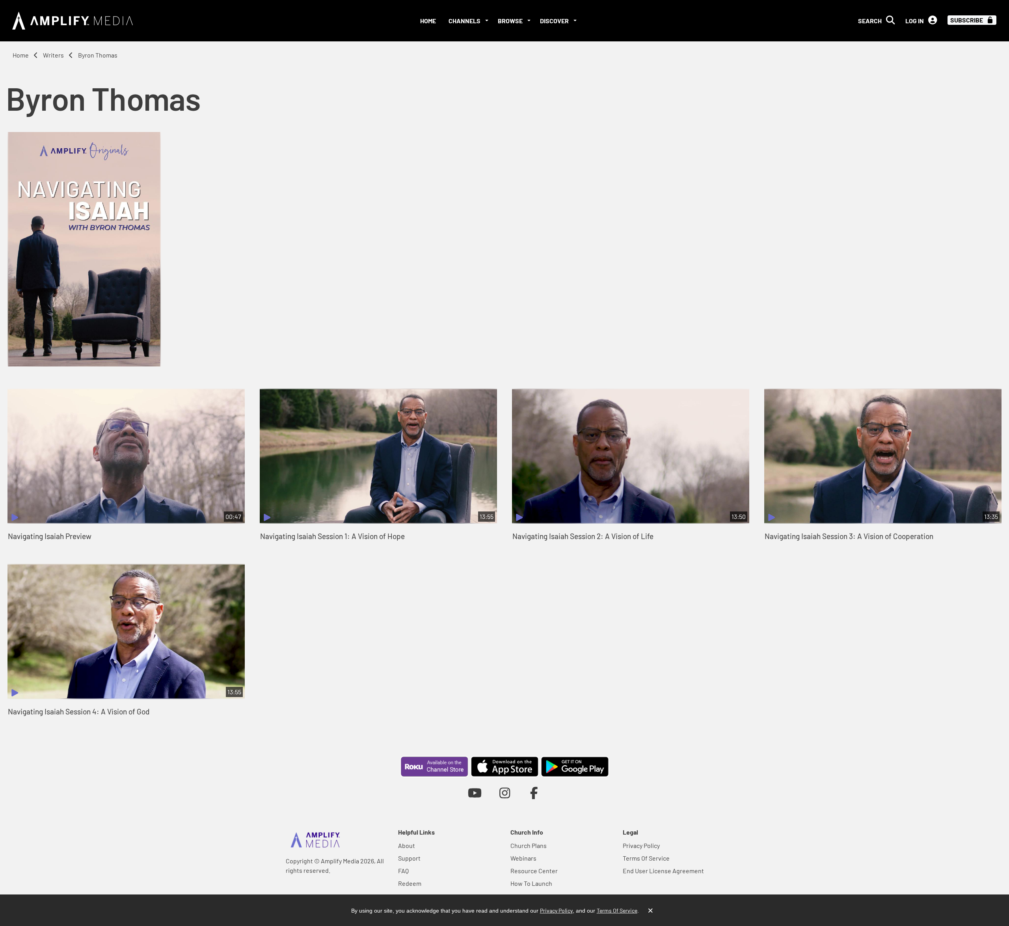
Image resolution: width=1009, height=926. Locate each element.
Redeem (409, 883)
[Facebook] (534, 792)
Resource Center (534, 870)
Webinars (523, 858)
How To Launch (531, 883)
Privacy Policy (641, 845)
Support (409, 858)
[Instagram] (504, 792)
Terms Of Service (646, 858)
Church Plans (528, 845)
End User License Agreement (663, 870)
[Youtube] (474, 792)
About (406, 845)
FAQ (403, 870)
